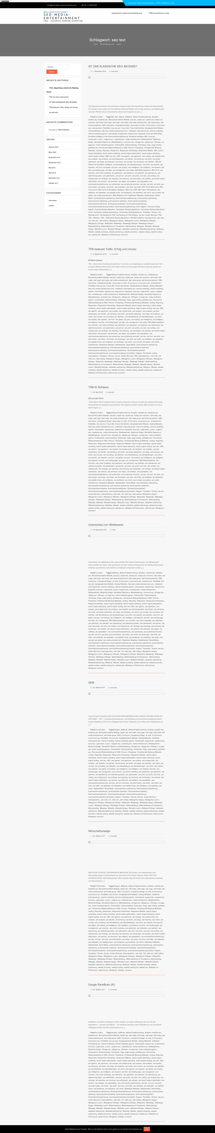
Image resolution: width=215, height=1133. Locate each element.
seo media (130, 170)
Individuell (132, 131)
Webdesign (118, 223)
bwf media (124, 122)
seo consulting (138, 162)
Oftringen (157, 142)
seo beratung (139, 159)
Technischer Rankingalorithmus (130, 212)
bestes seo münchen (141, 277)
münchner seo (129, 142)
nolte (114, 530)
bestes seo (150, 119)
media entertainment (132, 139)
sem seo (113, 156)
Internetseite (112, 133)
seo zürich (147, 192)
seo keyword (156, 167)
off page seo (139, 142)
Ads (116, 117)
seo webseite (147, 339)
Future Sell (125, 128)
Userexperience (150, 218)
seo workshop (138, 192)
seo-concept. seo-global (141, 342)
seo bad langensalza (116, 159)
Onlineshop (142, 145)
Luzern (100, 139)
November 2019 (54, 157)
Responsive (115, 150)
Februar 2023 (53, 147)
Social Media (130, 345)
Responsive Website (146, 150)
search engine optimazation (131, 153)
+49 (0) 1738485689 (89, 5)
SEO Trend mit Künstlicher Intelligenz (111, 190)
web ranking (104, 220)
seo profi (128, 176)
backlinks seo (103, 119)
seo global (106, 167)
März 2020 (52, 152)
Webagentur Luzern (132, 220)
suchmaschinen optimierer (117, 201)
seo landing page (98, 170)
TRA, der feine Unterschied (58, 97)
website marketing (101, 232)
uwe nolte (160, 218)
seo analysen (93, 159)
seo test (143, 184)
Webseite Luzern (101, 229)
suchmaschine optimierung (147, 198)
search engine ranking (96, 156)
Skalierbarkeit (149, 195)
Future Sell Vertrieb (137, 128)
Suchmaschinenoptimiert (116, 204)
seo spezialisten (143, 181)
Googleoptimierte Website (154, 128)
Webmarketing (131, 226)
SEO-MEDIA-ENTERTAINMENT (62, 16)
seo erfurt (146, 164)
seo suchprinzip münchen (130, 184)
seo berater (129, 159)
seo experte (155, 164)
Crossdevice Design (122, 125)
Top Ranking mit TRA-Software (127, 215)
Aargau (117, 729)
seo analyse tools (158, 156)
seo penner (120, 176)
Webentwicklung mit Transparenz (113, 226)
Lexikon (100, 117)
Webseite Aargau (146, 364)
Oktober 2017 (53, 183)
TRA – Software (94, 218)
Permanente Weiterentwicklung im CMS (113, 148)
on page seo (143, 297)
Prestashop (139, 148)
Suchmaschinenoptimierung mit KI (127, 206)
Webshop (160, 229)
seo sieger (122, 181)
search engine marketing (111, 153)
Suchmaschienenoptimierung (126, 198)
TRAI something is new (159, 13)
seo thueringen (120, 187)
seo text (150, 184)
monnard (114, 71)
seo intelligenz (145, 167)
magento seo (108, 139)
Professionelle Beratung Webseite (136, 302)
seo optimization (109, 176)
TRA (159, 215)
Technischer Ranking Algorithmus (128, 209)
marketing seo (119, 139)
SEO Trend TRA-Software (147, 190)
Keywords (141, 133)
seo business (109, 162)
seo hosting (123, 167)
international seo (143, 131)
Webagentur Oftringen (148, 220)
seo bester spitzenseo (133, 314)
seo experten (102, 319)
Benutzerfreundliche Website (119, 119)
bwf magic (108, 122)
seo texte (157, 184)
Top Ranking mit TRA (107, 215)
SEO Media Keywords (142, 170)
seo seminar (102, 181)
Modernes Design (137, 294)
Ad (113, 117)
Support (143, 206)
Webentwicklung (94, 226)
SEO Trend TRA (131, 190)
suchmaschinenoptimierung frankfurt (101, 206)
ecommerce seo (144, 283)
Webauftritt (109, 223)
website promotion (131, 232)
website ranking (144, 232)
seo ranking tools (123, 626)
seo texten (102, 187)
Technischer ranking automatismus (106, 212)
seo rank (143, 176)
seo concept (128, 162)
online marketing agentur (105, 145)
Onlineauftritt (119, 145)
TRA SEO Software (137, 218)
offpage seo (149, 142)
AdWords (128, 117)
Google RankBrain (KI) (101, 984)
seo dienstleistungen (134, 164)
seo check (119, 162)
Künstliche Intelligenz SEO (138, 136)
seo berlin (148, 159)
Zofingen (121, 970)
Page (149, 145)
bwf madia (99, 122)
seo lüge (109, 170)
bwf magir (116, 122)
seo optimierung (151, 173)
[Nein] (212, 1129)
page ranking (156, 145)
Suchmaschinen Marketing (97, 201)
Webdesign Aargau (146, 802)
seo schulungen (135, 178)
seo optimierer (129, 173)
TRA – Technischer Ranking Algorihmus (115, 218)
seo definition (149, 162)
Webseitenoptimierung (148, 229)
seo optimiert (139, 173)
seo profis (135, 176)
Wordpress (159, 508)
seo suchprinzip (114, 184)
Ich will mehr (53, 112)
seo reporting (113, 178)
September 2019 (55, 162)
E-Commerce (150, 125)
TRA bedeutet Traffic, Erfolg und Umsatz (112, 249)
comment (124, 234)
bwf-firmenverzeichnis (149, 280)
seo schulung (124, 178)
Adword (121, 117)
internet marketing (156, 131)
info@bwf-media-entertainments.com (61, 5)
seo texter (110, 187)
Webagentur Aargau (116, 220)
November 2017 (54, 178)
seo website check (113, 192)
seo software (131, 181)
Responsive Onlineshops (129, 150)
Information (101, 729)
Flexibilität (106, 128)
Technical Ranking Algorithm (105, 209)
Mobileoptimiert (146, 139)
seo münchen (93, 325)
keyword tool (132, 133)
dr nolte (142, 125)
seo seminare (112, 181)
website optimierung (116, 232)
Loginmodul (92, 139)
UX (89, 220)
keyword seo (122, 133)
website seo (96, 234)
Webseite (148, 226)
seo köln (101, 322)
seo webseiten (101, 192)
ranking (98, 150)
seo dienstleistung (119, 164)
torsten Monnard (151, 215)
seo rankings (103, 178)
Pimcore (131, 148)
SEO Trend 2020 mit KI (150, 187)
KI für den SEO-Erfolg (154, 133)
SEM (107, 156)
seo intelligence (133, 167)
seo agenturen (136, 156)
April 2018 (52, 173)
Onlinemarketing (131, 145)
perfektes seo (93, 148)
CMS (103, 125)
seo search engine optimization (118, 629)
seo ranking (151, 176)
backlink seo (92, 119)
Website (91, 232)
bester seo (141, 119)
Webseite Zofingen (148, 808)
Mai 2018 (52, 167)
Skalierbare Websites (135, 195)
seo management (119, 170)
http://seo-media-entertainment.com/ (115, 131)
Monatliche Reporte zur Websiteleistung (108, 142)
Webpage (140, 226)
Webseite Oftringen (114, 229)
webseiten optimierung (131, 229)
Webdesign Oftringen (130, 223)
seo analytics (103, 159)
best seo (133, 119)
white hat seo (113, 373)
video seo (95, 220)
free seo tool (115, 128)
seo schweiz (146, 178)
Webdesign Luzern (101, 1105)
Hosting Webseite (94, 131)
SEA (155, 150)
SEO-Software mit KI (120, 195)
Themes (154, 212)
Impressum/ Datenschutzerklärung (127, 13)
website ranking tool (145, 370)
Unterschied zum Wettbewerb (105, 525)
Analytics (155, 117)
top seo (141, 215)
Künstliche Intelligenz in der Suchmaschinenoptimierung (108, 136)
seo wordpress (126, 192)
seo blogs (100, 162)
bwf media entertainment (138, 122)
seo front (99, 167)
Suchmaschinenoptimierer (97, 204)
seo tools (130, 187)
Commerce (110, 125)
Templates (146, 212)
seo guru (115, 167)
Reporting (105, 150)
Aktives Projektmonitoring (142, 117)
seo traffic (137, 187)
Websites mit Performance (111, 234)
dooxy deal (134, 125)
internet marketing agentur (97, 133)
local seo (152, 136)
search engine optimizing (151, 153)
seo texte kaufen (115, 634)
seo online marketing (103, 173)
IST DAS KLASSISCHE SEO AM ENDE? (112, 66)
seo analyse (146, 156)
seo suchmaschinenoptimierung (119, 632)
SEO (118, 156)
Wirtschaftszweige (99, 831)
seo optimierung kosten (131, 623)
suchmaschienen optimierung (104, 198)
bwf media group (154, 122)
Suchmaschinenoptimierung (136, 204)
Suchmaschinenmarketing (137, 201)
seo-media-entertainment (103, 195)
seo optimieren (117, 173)
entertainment (97, 128)
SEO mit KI (155, 170)
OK (147, 1129)
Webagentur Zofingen (96, 223)
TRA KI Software (98, 387)
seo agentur (125, 156)
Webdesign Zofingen (146, 223)
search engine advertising (141, 305)
